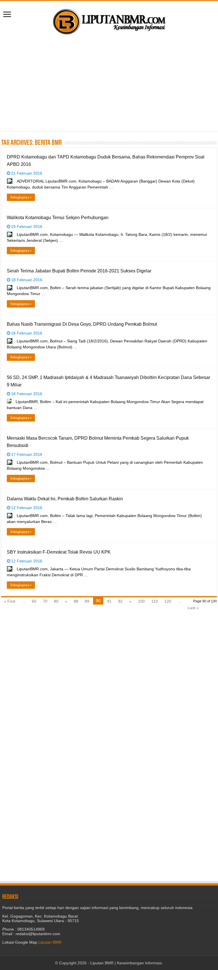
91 (109, 601)
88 (76, 601)
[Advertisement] (109, 83)
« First (9, 601)
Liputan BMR (50, 942)
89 (87, 601)
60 (34, 601)
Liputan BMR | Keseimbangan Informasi (126, 963)
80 (56, 601)
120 (167, 601)
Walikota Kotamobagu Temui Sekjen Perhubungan (57, 217)
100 (141, 601)
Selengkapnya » (21, 197)
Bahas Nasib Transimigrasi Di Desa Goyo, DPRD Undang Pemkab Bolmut (82, 324)
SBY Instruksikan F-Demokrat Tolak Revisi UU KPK (59, 552)
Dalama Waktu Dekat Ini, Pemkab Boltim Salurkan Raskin (65, 498)
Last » (193, 607)
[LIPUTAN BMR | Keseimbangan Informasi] (109, 19)
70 (45, 601)
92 (120, 601)
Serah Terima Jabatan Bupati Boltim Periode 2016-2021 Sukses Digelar (79, 270)
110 (154, 601)
